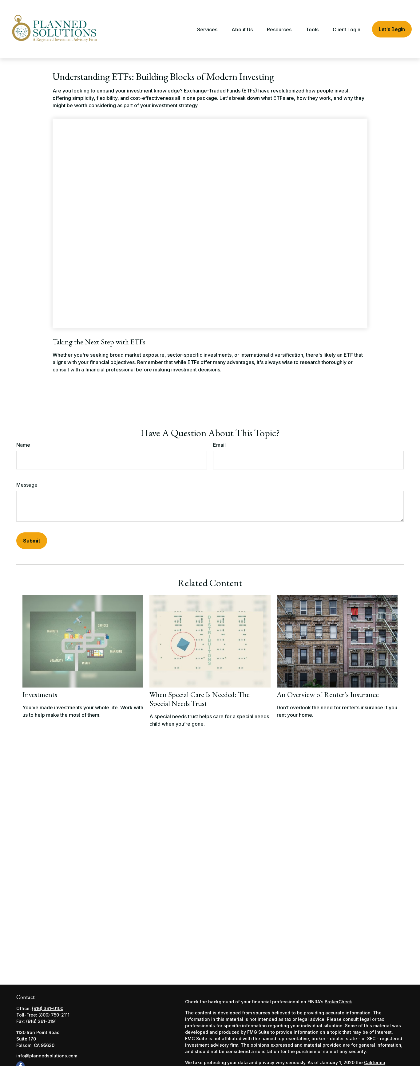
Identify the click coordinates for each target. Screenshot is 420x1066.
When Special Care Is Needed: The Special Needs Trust (199, 699)
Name (23, 445)
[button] (207, 29)
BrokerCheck (338, 1001)
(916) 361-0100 (47, 1008)
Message (27, 485)
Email (219, 445)
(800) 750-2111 (53, 1014)
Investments (39, 694)
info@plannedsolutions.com (46, 1055)
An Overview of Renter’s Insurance (328, 694)
